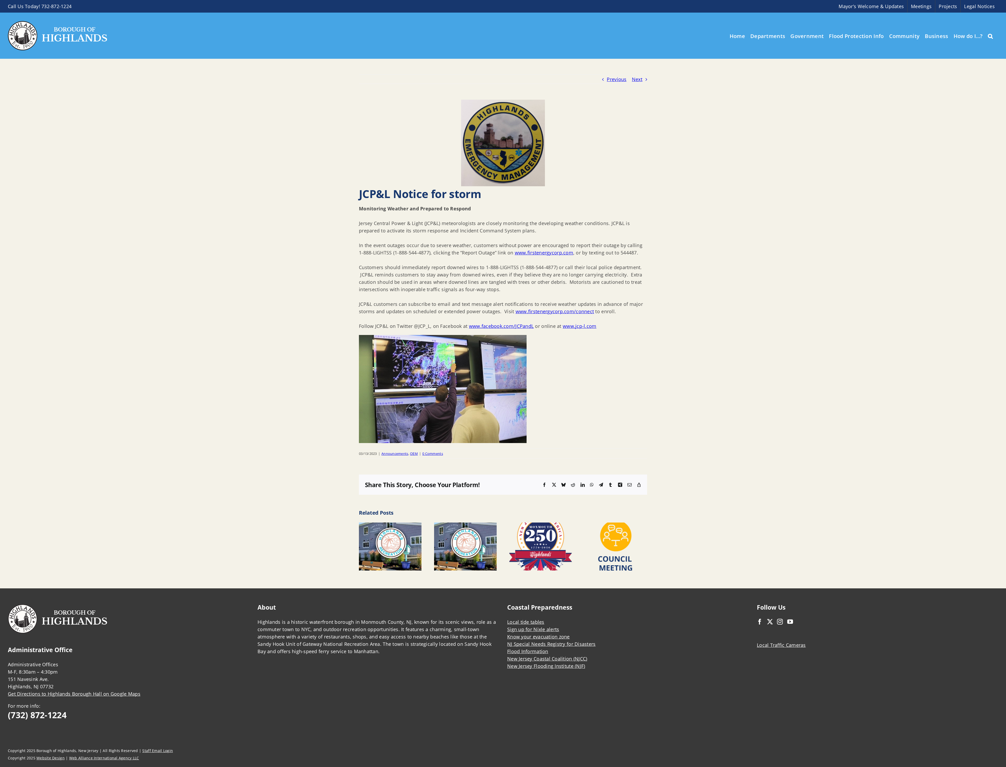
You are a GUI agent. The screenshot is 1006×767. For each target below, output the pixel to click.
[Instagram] (780, 622)
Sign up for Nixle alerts (533, 629)
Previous (616, 79)
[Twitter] (770, 622)
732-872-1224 (56, 6)
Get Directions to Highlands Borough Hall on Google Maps (74, 694)
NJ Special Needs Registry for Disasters (551, 644)
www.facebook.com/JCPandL (501, 326)
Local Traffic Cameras (781, 645)
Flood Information (527, 651)
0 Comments (432, 453)
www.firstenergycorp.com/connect (555, 311)
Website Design (50, 757)
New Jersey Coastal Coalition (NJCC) (547, 659)
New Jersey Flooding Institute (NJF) (546, 666)
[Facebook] (760, 622)
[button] (990, 35)
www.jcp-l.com (580, 326)
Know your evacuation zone (538, 636)
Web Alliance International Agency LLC (104, 757)
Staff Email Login (157, 750)
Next (637, 79)
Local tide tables (525, 622)
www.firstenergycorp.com (544, 252)
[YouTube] (790, 622)
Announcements (394, 453)
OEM (414, 453)
